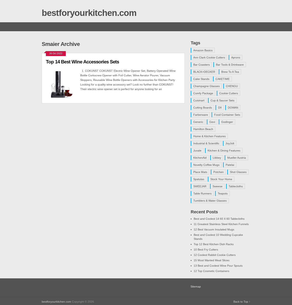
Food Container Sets (227, 114)
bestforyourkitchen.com (89, 13)
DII (220, 107)
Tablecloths (236, 186)
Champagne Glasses (206, 86)
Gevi (212, 121)
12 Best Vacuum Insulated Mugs (214, 229)
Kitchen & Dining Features (224, 150)
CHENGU (232, 86)
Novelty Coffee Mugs (206, 164)
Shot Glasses (238, 172)
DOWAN (233, 107)
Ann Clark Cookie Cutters (209, 57)
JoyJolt (229, 143)
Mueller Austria (236, 157)
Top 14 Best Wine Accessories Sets (82, 61)
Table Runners (202, 193)
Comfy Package (203, 93)
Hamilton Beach (203, 129)
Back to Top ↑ (241, 301)
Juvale (197, 150)
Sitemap (195, 286)
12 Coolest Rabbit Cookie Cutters (215, 254)
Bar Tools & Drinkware (230, 64)
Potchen (218, 172)
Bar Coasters (201, 64)
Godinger (227, 121)
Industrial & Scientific (206, 143)
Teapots (223, 193)
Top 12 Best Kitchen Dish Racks (214, 244)
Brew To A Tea (230, 71)
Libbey (217, 157)
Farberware (200, 114)
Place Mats (200, 172)
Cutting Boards (202, 107)
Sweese (217, 186)
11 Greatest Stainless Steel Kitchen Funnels (221, 224)
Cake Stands (201, 79)
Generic (198, 121)
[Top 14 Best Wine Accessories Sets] (63, 84)
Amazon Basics (203, 50)
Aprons (235, 57)
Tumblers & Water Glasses (210, 200)
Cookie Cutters (228, 93)
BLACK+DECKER (204, 71)
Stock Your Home (221, 179)
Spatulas (198, 179)
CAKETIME (223, 79)
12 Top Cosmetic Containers (211, 271)
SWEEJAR (199, 186)
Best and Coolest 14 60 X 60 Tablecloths (219, 218)
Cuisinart (198, 100)
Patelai (230, 164)
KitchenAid (200, 157)
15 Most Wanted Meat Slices (211, 260)
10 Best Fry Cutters (206, 249)
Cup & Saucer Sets (222, 100)
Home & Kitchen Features (209, 136)
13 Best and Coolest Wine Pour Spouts (218, 265)
